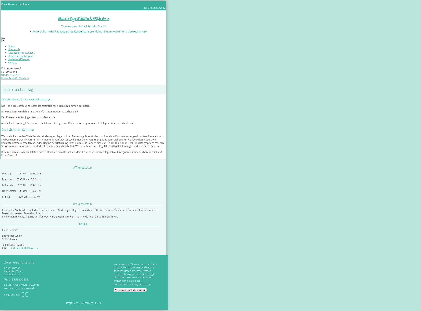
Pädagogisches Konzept (70, 31)
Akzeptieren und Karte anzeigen (130, 290)
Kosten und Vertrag (125, 31)
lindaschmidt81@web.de (15, 78)
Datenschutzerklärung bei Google (132, 284)
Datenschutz (86, 302)
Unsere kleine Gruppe (99, 31)
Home (37, 31)
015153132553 (10, 75)
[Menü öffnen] (2, 37)
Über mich (48, 31)
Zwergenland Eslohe (83, 18)
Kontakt (142, 31)
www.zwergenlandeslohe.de (19, 288)
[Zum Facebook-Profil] (22, 294)
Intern (98, 302)
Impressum (72, 302)
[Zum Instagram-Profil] (27, 294)
